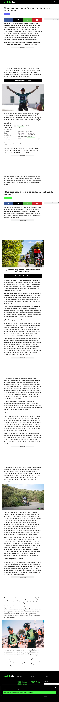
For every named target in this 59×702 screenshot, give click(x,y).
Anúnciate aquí (23, 47)
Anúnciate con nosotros (22, 682)
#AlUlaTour (21, 125)
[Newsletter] (54, 2)
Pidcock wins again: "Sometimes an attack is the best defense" (18, 692)
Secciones (19, 680)
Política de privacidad (35, 682)
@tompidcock (22, 131)
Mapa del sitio (20, 681)
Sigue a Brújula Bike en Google (23, 80)
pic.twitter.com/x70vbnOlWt (26, 133)
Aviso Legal (33, 680)
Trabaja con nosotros (22, 684)
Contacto (19, 683)
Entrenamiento (8, 197)
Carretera (7, 14)
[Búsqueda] (52, 2)
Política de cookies (35, 681)
